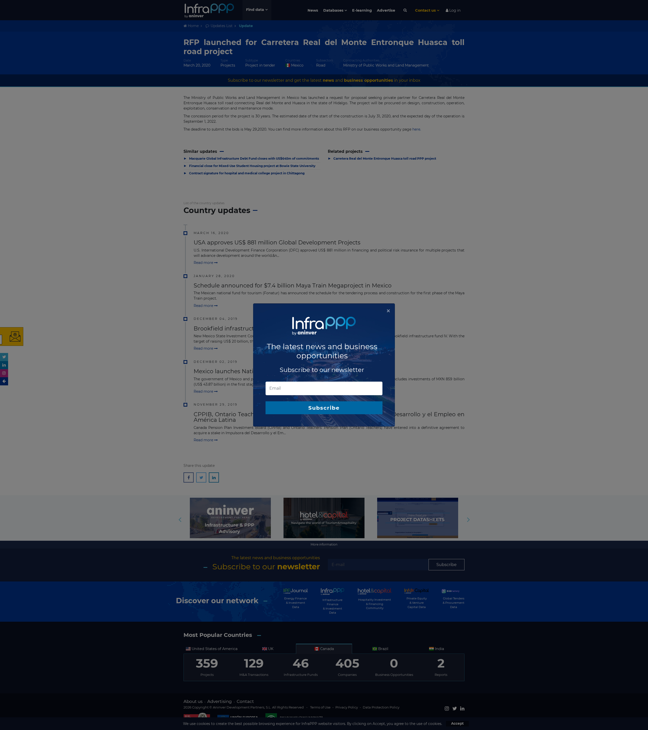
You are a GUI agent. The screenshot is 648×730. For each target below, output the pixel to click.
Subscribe (324, 408)
